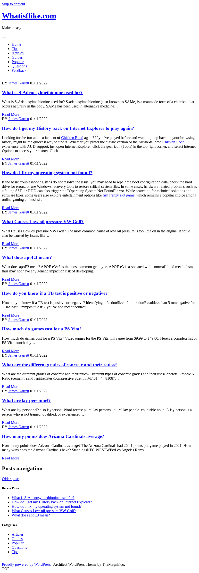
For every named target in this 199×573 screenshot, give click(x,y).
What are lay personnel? (26, 400)
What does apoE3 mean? (27, 257)
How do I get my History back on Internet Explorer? (52, 502)
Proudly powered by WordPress (27, 564)
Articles (18, 53)
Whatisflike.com (29, 15)
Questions (19, 66)
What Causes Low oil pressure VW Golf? (43, 221)
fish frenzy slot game (118, 195)
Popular (18, 62)
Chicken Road (72, 138)
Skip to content (13, 4)
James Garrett (18, 83)
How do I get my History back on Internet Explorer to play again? (68, 128)
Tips (15, 49)
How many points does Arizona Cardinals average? (53, 436)
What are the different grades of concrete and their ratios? (59, 364)
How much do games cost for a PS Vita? (42, 328)
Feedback (19, 70)
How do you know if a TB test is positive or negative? (55, 293)
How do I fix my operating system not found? (47, 172)
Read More (10, 114)
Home (16, 44)
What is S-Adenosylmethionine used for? (42, 92)
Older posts (10, 479)
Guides (17, 57)
